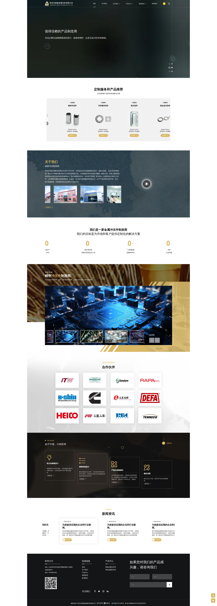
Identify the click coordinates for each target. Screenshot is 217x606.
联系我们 (154, 3)
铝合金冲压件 (136, 106)
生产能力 (115, 3)
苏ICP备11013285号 (118, 603)
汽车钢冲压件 (74, 106)
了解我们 (49, 207)
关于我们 (104, 3)
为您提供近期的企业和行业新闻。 (61, 526)
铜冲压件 (166, 106)
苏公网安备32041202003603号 (136, 603)
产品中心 (128, 3)
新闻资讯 (141, 3)
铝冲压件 (105, 106)
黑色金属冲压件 (110, 567)
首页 (94, 3)
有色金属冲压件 (110, 570)
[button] (46, 119)
